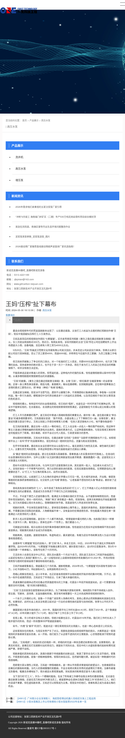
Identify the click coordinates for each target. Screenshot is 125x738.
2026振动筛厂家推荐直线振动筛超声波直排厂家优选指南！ (45, 246)
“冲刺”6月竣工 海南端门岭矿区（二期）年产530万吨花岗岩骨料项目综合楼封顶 (55, 216)
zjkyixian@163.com (24, 279)
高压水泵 (45, 120)
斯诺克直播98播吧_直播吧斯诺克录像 (26, 270)
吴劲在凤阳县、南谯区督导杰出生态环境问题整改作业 (42, 226)
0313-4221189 (21, 274)
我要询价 (10, 315)
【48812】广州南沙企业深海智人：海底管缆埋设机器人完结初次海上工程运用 (56, 698)
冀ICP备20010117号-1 (45, 728)
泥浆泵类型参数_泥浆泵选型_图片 (32, 236)
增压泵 (19, 180)
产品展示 (34, 120)
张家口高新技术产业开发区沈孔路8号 (33, 288)
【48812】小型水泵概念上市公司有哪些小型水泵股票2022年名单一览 (50, 701)
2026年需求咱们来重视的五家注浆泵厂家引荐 (38, 206)
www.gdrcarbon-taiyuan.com (28, 283)
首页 (24, 120)
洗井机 (19, 157)
